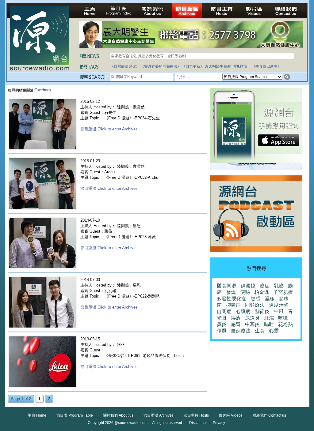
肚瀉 (269, 317)
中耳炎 (252, 324)
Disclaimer (198, 423)
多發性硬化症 (231, 298)
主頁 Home (37, 415)
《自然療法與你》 (125, 66)
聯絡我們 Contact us (269, 415)
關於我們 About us (118, 415)
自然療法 (241, 330)
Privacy (219, 423)
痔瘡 (236, 317)
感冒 (236, 324)
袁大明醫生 (214, 66)
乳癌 (279, 285)
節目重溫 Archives (159, 415)
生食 (260, 330)
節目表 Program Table (74, 415)
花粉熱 (285, 324)
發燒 (231, 292)
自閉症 (224, 311)
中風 (279, 311)
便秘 (245, 292)
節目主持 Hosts (196, 415)
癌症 (228, 66)
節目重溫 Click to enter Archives (109, 129)
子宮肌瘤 (283, 292)
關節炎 (262, 311)
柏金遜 (261, 292)
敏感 (255, 298)
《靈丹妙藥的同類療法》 (160, 66)
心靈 (274, 330)
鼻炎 (222, 324)
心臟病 (243, 311)
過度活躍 (279, 305)
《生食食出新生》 (266, 66)
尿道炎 (252, 317)
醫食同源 (226, 285)
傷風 (222, 330)
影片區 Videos (231, 415)
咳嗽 (283, 317)
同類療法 (255, 305)
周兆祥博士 (241, 66)
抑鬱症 (233, 305)
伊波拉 (248, 285)
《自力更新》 (193, 66)
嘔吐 (269, 324)
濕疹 (269, 298)
